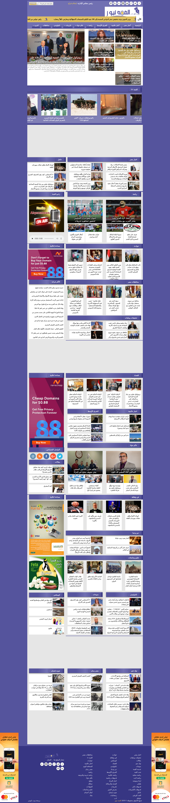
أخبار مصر (127, 25)
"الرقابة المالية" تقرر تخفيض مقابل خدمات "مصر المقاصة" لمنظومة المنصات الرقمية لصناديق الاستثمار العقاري (114, 388)
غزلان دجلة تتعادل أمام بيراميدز (93, 224)
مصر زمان (95, 659)
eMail (111, 3)
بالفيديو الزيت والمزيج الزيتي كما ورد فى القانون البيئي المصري (48, 327)
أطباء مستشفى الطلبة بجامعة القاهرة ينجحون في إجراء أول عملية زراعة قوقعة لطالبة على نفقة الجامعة (93, 479)
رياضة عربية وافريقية (85, 763)
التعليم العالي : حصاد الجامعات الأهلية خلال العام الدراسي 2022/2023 (48, 318)
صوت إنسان (55, 659)
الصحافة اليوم (88, 755)
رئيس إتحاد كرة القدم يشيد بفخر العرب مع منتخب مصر (123, 208)
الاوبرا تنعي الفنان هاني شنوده (75, 506)
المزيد (36, 25)
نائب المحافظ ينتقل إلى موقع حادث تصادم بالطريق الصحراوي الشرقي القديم (133, 256)
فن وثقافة (135, 485)
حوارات (90, 749)
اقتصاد (136, 364)
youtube (127, 3)
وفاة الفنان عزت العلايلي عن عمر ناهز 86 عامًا (49, 297)
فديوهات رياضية (111, 766)
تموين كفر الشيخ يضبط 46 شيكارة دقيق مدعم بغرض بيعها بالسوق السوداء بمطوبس (75, 256)
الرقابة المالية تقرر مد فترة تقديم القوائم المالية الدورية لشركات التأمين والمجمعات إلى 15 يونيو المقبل (94, 387)
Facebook (139, 3)
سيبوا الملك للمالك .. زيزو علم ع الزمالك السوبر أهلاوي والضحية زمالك (114, 226)
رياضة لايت (137, 766)
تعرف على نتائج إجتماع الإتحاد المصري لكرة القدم (132, 225)
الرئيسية (138, 25)
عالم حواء (80, 25)
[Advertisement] (85, 129)
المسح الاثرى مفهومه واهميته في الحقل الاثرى (48, 305)
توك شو (134, 659)
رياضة (91, 25)
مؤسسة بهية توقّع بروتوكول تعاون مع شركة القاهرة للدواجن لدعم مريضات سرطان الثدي (115, 479)
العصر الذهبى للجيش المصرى (54, 313)
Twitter (135, 3)
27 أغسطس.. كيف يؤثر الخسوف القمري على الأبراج (40, 164)
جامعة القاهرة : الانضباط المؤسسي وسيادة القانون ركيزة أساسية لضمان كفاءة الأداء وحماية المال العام (133, 569)
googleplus (131, 3)
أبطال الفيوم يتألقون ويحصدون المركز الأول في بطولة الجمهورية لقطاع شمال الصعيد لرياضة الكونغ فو (76, 228)
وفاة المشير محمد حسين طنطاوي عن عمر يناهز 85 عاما (47, 323)
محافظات (46, 25)
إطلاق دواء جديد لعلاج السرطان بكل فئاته (76, 475)
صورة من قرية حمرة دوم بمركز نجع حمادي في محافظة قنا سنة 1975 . (48, 310)
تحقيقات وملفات (131, 306)
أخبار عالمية (115, 25)
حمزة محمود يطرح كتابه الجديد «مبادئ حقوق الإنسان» (49, 277)
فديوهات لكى (136, 775)
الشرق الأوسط (102, 25)
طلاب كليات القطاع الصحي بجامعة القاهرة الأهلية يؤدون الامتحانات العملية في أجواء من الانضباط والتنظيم (75, 569)
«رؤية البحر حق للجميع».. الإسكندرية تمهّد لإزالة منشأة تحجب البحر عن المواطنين (114, 293)
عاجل (139, 781)
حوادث (136, 234)
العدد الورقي (137, 784)
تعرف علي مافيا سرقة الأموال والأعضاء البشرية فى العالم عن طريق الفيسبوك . (47, 286)
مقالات (57, 450)
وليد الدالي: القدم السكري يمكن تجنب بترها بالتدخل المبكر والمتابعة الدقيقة (132, 477)
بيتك (91, 784)
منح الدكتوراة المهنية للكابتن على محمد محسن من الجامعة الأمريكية (47, 302)
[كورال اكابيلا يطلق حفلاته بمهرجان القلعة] (128, 36)
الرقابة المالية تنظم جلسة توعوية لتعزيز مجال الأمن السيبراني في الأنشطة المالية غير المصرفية (75, 387)
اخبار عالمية (132, 400)
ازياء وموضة (137, 769)
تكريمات (68, 25)
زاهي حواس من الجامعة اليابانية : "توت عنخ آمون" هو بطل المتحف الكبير (71, 19)
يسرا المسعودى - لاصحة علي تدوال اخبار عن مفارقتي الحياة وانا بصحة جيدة (46, 281)
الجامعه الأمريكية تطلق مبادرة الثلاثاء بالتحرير (95, 566)
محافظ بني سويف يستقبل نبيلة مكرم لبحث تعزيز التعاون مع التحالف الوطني (133, 292)
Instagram (123, 3)
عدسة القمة (137, 758)
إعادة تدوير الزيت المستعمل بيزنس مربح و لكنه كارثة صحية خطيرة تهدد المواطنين (46, 290)
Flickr (119, 3)
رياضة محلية (137, 763)
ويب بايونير (32, 789)
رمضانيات (113, 784)
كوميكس (57, 583)
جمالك (90, 772)
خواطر (139, 787)
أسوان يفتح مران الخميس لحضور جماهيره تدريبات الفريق (85, 209)
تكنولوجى (133, 583)
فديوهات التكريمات (134, 778)
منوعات (96, 583)
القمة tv (90, 746)
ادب (115, 787)
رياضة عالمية (112, 763)
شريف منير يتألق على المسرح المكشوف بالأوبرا (94, 507)
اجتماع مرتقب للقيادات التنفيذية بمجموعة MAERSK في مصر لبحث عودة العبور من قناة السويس (94, 257)
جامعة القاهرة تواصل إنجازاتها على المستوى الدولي (114, 567)
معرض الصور (112, 778)
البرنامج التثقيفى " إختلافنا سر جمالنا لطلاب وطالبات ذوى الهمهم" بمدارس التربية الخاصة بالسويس (75, 295)
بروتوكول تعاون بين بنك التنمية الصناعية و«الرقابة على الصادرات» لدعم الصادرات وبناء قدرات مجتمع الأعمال (41, 175)
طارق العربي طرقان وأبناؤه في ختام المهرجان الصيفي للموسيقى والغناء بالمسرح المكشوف (114, 509)
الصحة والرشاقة (111, 772)
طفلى (139, 772)
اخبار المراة (113, 769)
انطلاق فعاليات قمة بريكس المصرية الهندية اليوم (58, 61)
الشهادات (89, 775)
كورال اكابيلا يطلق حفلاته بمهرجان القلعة (42, 154)
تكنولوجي (57, 25)
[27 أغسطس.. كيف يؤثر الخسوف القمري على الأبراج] (101, 36)
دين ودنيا (136, 521)
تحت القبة (137, 761)
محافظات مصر (133, 270)
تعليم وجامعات (133, 546)
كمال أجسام (88, 781)
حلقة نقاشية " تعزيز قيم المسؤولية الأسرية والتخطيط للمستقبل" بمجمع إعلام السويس (95, 292)
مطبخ (91, 769)
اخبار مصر (133, 148)
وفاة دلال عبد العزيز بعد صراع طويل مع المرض (48, 292)
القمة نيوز (118, 789)
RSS (115, 3)
